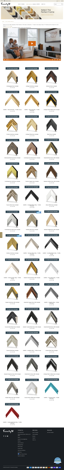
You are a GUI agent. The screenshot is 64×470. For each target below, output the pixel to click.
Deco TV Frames (35, 432)
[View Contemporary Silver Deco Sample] (12, 218)
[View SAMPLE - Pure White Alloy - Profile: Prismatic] (51, 267)
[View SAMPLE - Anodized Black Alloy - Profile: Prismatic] (32, 194)
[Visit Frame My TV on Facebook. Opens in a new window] (4, 436)
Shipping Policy (20, 444)
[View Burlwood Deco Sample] (51, 75)
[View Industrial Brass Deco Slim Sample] (51, 147)
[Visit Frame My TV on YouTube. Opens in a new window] (7, 436)
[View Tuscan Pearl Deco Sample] (12, 339)
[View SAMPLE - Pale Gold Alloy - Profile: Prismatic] (32, 99)
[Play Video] (4, 60)
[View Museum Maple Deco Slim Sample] (51, 218)
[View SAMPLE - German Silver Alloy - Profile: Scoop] (12, 267)
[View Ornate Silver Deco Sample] (51, 339)
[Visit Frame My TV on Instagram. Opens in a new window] (5, 436)
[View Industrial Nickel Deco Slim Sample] (51, 316)
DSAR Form (20, 452)
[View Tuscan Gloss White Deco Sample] (32, 386)
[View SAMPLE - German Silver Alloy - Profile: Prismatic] (32, 242)
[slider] (30, 60)
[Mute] (52, 60)
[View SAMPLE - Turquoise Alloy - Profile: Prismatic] (51, 386)
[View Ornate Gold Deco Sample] (12, 123)
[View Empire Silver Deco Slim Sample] (12, 386)
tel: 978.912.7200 (21, 432)
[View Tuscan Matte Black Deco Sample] (12, 316)
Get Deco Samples (50, 432)
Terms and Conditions (21, 450)
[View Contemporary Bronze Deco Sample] (32, 147)
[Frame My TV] (5, 4)
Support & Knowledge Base (22, 439)
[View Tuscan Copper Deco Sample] (32, 170)
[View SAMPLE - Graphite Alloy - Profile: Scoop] (32, 339)
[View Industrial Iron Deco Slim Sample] (32, 363)
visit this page (9, 26)
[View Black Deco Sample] (51, 123)
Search (19, 437)
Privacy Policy (20, 448)
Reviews (33, 436)
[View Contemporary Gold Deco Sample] (12, 170)
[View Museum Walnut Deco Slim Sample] (51, 170)
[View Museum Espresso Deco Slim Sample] (12, 363)
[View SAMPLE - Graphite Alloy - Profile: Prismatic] (51, 291)
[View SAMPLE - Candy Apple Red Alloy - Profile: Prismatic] (12, 411)
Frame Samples (35, 434)
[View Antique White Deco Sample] (32, 123)
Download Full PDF (7, 27)
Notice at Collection (21, 455)
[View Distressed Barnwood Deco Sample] (12, 147)
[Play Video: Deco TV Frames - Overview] (32, 43)
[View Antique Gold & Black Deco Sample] (51, 99)
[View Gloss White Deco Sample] (51, 194)
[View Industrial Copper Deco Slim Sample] (32, 291)
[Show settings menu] (55, 60)
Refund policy (20, 446)
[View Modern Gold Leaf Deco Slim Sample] (32, 267)
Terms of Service (20, 442)
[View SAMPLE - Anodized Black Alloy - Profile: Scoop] (51, 242)
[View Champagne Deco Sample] (12, 75)
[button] (1, 235)
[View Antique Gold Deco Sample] (32, 75)
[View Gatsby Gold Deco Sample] (12, 242)
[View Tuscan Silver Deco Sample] (12, 194)
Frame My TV (8, 467)
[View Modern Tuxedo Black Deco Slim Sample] (32, 316)
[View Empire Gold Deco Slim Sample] (12, 291)
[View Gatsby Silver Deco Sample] (32, 218)
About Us (34, 439)
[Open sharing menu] (57, 60)
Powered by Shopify (14, 467)
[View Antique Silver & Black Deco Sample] (51, 363)
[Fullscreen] (59, 60)
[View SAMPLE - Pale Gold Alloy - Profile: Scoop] (12, 99)
